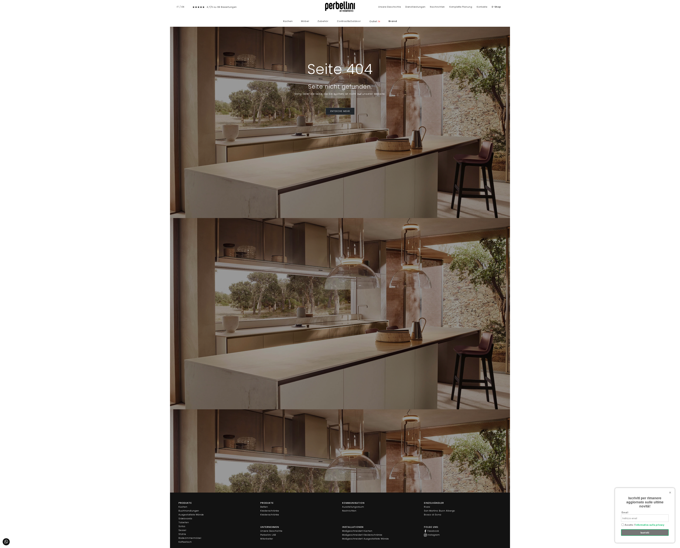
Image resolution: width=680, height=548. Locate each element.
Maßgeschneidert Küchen (357, 530)
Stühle (182, 534)
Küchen (288, 21)
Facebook (433, 530)
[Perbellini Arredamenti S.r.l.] (340, 6)
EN (183, 6)
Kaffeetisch (185, 541)
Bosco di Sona (432, 514)
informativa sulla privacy (649, 524)
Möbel (305, 21)
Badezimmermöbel (189, 537)
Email (625, 512)
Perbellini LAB (268, 534)
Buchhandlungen (188, 510)
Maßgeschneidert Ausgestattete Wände (365, 538)
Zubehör (323, 21)
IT (178, 6)
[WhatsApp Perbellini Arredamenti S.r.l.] (6, 541)
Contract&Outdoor (349, 21)
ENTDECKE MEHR (340, 111)
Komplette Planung (460, 6)
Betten (264, 506)
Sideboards (185, 518)
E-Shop (496, 6)
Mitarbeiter (266, 538)
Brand (393, 21)
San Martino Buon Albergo (439, 510)
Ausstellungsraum (353, 506)
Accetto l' (644, 524)
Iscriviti (645, 532)
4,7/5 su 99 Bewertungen (222, 7)
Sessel (182, 530)
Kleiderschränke (269, 510)
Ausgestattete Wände (191, 514)
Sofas (181, 526)
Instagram (433, 534)
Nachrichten (437, 6)
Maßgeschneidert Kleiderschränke (362, 534)
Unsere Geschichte (389, 6)
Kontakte (482, 6)
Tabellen (183, 522)
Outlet (374, 21)
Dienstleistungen (415, 6)
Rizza (427, 506)
